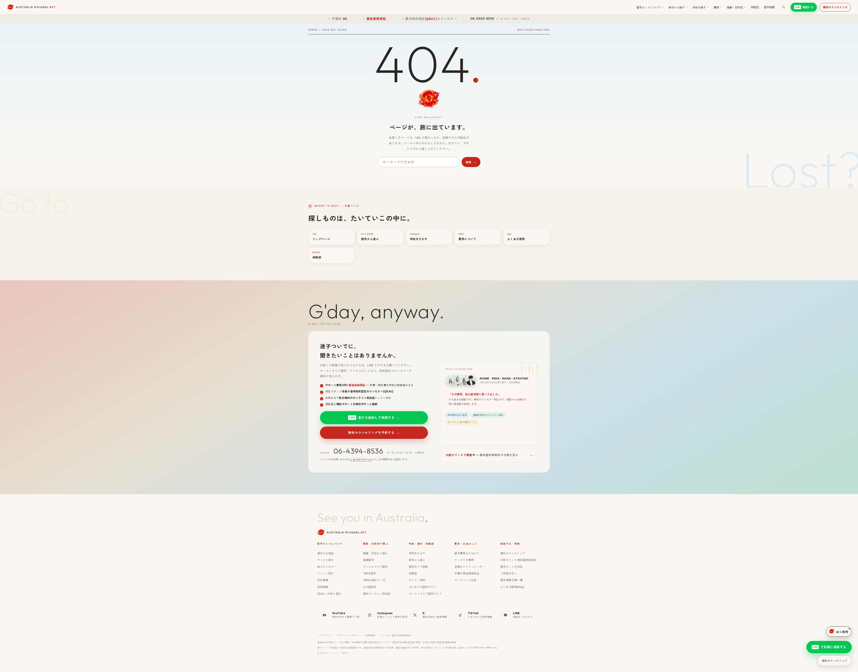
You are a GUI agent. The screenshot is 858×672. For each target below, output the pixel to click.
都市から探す (678, 7)
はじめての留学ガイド (422, 586)
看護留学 (368, 559)
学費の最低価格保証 (466, 573)
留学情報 (769, 7)
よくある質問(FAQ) (512, 586)
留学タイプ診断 (418, 566)
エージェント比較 (465, 580)
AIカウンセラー (327, 566)
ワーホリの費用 (464, 559)
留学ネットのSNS (511, 566)
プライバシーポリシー (348, 635)
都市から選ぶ (417, 559)
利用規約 (370, 635)
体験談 (755, 7)
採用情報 (322, 586)
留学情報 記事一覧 (511, 580)
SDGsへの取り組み (329, 593)
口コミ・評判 (417, 580)
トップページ (324, 635)
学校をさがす (417, 553)
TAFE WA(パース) (374, 580)
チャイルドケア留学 (375, 566)
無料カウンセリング (835, 7)
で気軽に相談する (830, 647)
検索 (471, 162)
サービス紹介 (325, 559)
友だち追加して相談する (374, 417)
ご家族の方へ (508, 573)
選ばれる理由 (325, 553)
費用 (718, 7)
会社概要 (322, 580)
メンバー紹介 (325, 573)
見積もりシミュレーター (469, 566)
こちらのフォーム (360, 459)
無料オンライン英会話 (377, 593)
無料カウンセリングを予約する (374, 432)
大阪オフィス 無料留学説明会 (518, 559)
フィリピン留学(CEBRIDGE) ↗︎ (396, 635)
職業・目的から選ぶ (375, 553)
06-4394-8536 (358, 451)
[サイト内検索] (784, 7)
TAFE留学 (369, 573)
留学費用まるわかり (466, 553)
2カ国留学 (369, 586)
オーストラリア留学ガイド (425, 593)
